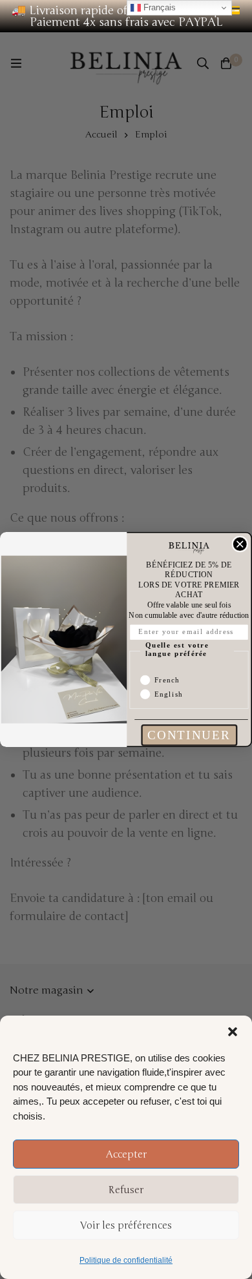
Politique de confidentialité (126, 1260)
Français (158, 7)
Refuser (126, 1190)
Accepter (126, 1154)
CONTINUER (189, 735)
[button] (232, 1031)
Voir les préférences (126, 1225)
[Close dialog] (240, 544)
